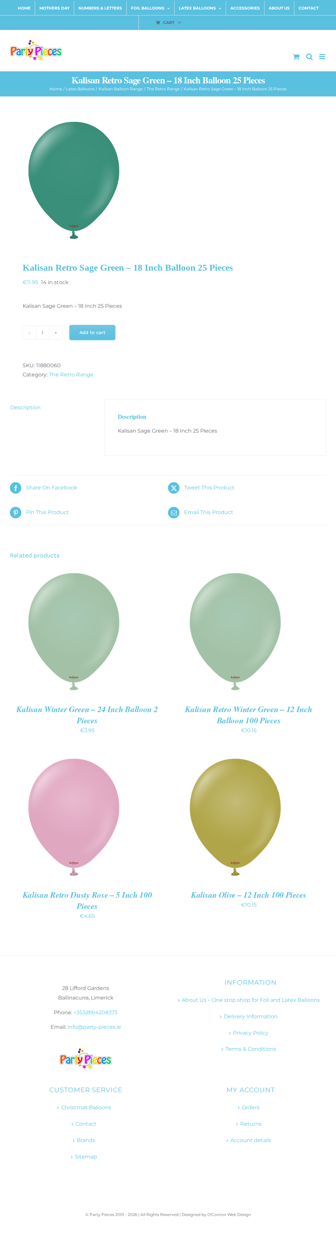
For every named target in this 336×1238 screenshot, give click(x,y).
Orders (251, 1107)
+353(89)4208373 (95, 1012)
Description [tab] (25, 407)
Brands (86, 1140)
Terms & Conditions (250, 1049)
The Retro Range (71, 374)
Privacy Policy (250, 1033)
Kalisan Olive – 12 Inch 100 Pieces (248, 894)
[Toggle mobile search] (309, 56)
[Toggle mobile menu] (322, 56)
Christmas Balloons (86, 1107)
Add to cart (92, 332)
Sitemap (86, 1157)
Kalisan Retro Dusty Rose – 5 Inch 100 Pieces (87, 900)
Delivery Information (251, 1016)
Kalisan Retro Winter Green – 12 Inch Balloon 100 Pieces (248, 714)
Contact (85, 1124)
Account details (250, 1140)
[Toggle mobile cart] (296, 56)
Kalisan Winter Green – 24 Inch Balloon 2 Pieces (87, 714)
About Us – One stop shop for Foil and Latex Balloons (251, 1000)
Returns (251, 1124)
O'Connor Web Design (229, 1214)
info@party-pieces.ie (94, 1027)
